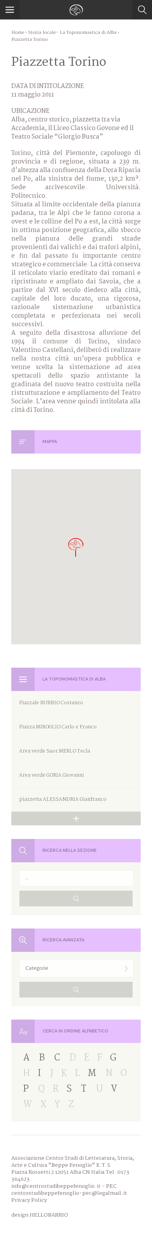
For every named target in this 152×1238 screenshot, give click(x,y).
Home (17, 32)
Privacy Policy (29, 1200)
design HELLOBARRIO (39, 1215)
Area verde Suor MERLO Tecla (54, 751)
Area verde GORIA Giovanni (51, 775)
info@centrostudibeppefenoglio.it (56, 1186)
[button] (76, 547)
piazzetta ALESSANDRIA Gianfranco (62, 799)
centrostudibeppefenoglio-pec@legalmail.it (69, 1193)
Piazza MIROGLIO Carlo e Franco (58, 727)
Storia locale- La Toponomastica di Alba (72, 32)
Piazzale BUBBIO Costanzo (51, 703)
